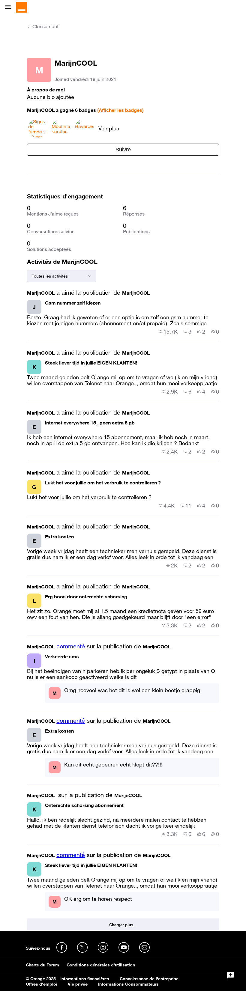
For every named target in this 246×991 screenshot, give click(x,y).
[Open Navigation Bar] (9, 7)
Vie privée (78, 984)
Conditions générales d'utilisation (101, 965)
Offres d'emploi (41, 984)
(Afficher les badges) (120, 110)
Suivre (123, 150)
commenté (70, 646)
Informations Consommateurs (128, 984)
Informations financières (84, 978)
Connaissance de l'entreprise (149, 978)
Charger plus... (123, 925)
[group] (168, 332)
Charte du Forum (42, 965)
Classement (45, 26)
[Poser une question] (230, 975)
